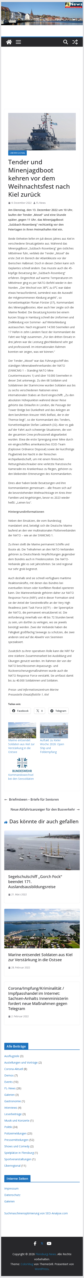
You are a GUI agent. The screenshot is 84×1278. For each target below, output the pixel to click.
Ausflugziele (11, 1056)
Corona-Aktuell (13, 1069)
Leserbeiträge (13, 1114)
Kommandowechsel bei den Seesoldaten (21, 777)
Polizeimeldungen (15, 1133)
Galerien (9, 1095)
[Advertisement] (42, 72)
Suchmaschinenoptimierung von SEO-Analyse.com (36, 1213)
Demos (9, 1075)
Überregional (17, 153)
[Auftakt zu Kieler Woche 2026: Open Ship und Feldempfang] (54, 730)
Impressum (11, 1188)
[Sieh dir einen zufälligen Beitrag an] (75, 42)
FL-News (41, 203)
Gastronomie (12, 1101)
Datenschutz (12, 1195)
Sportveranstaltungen (17, 1159)
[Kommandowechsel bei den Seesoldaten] (22, 765)
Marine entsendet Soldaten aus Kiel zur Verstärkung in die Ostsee (21, 746)
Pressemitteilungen (16, 1140)
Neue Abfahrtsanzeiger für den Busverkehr (43, 809)
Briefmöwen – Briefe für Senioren (34, 799)
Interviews (10, 1107)
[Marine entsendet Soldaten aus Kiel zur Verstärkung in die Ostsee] (22, 730)
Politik (8, 1127)
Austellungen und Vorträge (21, 1062)
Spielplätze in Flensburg (19, 1153)
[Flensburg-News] (9, 42)
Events (8, 1082)
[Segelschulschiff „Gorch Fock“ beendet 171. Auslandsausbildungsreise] (42, 833)
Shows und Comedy (16, 1146)
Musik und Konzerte (16, 1120)
